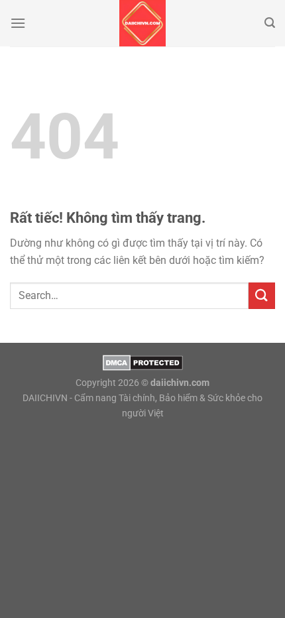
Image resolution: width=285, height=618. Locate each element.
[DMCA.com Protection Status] (143, 361)
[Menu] (18, 23)
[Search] (269, 23)
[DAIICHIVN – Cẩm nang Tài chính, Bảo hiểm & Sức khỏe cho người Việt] (142, 23)
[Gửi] (262, 295)
